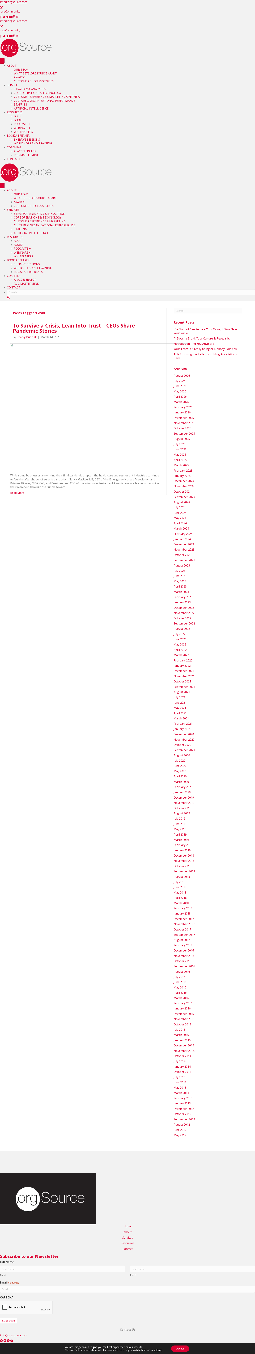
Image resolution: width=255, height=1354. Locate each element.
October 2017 (182, 929)
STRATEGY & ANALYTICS (30, 89)
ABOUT (12, 66)
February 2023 (183, 597)
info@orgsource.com (13, 2)
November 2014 (184, 1051)
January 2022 (182, 666)
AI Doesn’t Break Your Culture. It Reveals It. (202, 338)
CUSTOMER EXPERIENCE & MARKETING (40, 221)
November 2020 (184, 739)
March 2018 (181, 903)
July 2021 (179, 697)
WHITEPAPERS (23, 132)
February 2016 (183, 1003)
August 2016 (182, 972)
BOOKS (18, 120)
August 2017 (182, 940)
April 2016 (180, 993)
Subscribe (8, 1321)
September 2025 (184, 433)
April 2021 (180, 713)
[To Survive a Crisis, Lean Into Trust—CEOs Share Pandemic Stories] (99, 406)
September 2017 (184, 935)
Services (127, 1237)
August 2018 (182, 877)
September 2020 (184, 750)
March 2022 (181, 655)
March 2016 (181, 998)
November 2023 (184, 549)
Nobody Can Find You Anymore (194, 344)
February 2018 (183, 908)
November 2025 (184, 423)
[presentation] (26, 1307)
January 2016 (182, 1008)
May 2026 (180, 391)
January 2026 (182, 412)
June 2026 (180, 386)
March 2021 (181, 718)
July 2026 (179, 381)
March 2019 (181, 840)
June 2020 (180, 766)
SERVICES (13, 85)
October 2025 (182, 428)
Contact (127, 1249)
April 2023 (180, 586)
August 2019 (182, 813)
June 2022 (180, 639)
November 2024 (184, 486)
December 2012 (184, 1109)
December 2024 (184, 481)
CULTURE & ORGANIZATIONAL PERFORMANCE (44, 101)
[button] (8, 297)
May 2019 (180, 829)
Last (133, 1275)
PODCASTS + (22, 124)
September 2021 (184, 687)
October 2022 (182, 618)
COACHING (14, 147)
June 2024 (180, 513)
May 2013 (180, 1087)
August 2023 (182, 565)
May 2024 (180, 518)
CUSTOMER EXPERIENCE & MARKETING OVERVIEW (47, 97)
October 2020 (182, 745)
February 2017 (183, 945)
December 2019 (184, 797)
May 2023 (180, 581)
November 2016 (184, 956)
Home (127, 1226)
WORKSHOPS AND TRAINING (33, 143)
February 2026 (183, 407)
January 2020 (182, 792)
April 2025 (180, 460)
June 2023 (180, 576)
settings (158, 1350)
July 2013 (179, 1077)
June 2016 (180, 982)
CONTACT (13, 159)
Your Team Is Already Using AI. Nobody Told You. (206, 349)
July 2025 (179, 444)
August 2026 (182, 376)
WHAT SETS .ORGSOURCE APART (35, 73)
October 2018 (182, 866)
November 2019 (184, 803)
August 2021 (182, 692)
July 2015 (179, 1030)
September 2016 (184, 966)
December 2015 (184, 1014)
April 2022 (180, 650)
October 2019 (182, 808)
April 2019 (180, 834)
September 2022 (184, 623)
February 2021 (183, 724)
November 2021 (184, 676)
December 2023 (184, 544)
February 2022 (183, 660)
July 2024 (179, 507)
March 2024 (181, 528)
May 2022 (180, 644)
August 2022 (182, 629)
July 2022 (179, 634)
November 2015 (184, 1019)
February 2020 (183, 787)
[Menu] (2, 61)
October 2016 (182, 961)
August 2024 (182, 502)
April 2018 (180, 898)
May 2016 (180, 987)
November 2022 (184, 613)
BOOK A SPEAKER (18, 135)
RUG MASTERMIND (26, 155)
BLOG (17, 116)
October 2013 (182, 1072)
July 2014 (179, 1061)
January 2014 (182, 1066)
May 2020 (180, 771)
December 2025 (184, 418)
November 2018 (184, 861)
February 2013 (183, 1098)
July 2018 (179, 882)
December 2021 (184, 671)
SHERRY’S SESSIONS (27, 139)
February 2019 (183, 845)
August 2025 (182, 439)
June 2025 (180, 449)
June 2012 (180, 1130)
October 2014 (182, 1056)
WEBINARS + (22, 128)
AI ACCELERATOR (25, 151)
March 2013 (181, 1093)
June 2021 (180, 703)
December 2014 (184, 1045)
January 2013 (182, 1103)
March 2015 (181, 1035)
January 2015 (182, 1040)
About (127, 1232)
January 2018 (182, 913)
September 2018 (184, 871)
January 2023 (182, 602)
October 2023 (182, 555)
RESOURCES (15, 112)
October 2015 (182, 1024)
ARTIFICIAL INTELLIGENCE (31, 108)
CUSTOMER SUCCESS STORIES (34, 81)
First (3, 1275)
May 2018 (180, 892)
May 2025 (180, 454)
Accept (180, 1348)
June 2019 (180, 824)
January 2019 (182, 850)
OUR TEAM (21, 70)
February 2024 (183, 534)
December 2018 (184, 855)
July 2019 (179, 818)
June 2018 (180, 887)
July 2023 (179, 571)
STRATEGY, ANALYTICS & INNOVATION (39, 214)
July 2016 (179, 977)
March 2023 (181, 592)
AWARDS (19, 77)
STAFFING (20, 104)
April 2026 (180, 397)
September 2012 (184, 1119)
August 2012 (182, 1124)
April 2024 (180, 523)
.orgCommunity (10, 11)
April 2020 (180, 776)
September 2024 (184, 497)
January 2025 (182, 476)
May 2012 (180, 1135)
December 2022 (184, 608)
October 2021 (182, 681)
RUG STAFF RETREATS (28, 272)
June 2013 (180, 1082)
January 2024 (182, 539)
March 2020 (181, 782)
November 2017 (184, 924)
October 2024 (182, 491)
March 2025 (181, 465)
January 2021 (182, 729)
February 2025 (183, 470)
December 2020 (184, 734)
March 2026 (181, 402)
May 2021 (180, 708)
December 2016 (184, 950)
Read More (17, 493)
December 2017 (184, 919)
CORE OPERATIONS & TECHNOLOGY (37, 93)
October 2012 (182, 1114)
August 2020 (182, 755)
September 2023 (184, 560)
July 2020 (179, 760)
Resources (127, 1243)
